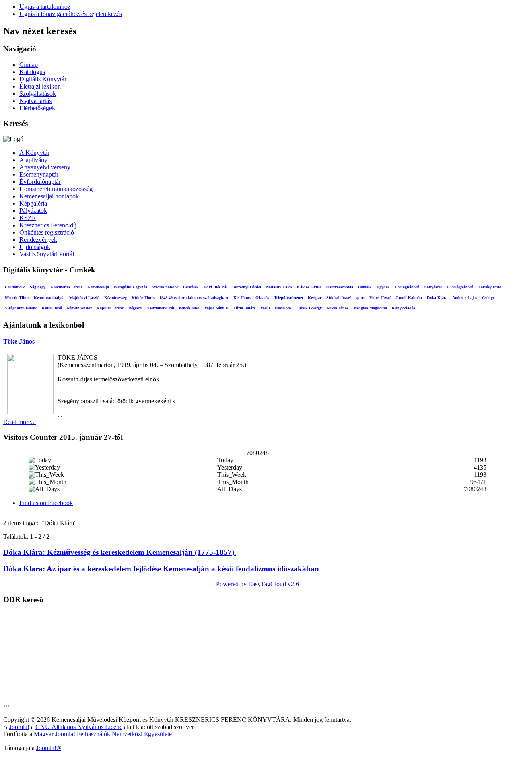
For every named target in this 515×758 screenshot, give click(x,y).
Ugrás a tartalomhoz (44, 6)
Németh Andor (79, 308)
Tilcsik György (309, 308)
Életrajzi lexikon (40, 86)
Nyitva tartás (35, 100)
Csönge (488, 297)
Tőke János (19, 341)
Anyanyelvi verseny (44, 167)
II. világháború (460, 287)
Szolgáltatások (37, 93)
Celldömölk (15, 287)
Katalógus (32, 71)
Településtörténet (288, 297)
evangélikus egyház (130, 287)
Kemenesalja (98, 287)
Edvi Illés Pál (215, 287)
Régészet (135, 308)
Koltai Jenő (52, 308)
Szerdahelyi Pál (160, 308)
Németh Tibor (17, 297)
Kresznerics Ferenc (66, 287)
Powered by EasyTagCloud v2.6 (257, 584)
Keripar (314, 297)
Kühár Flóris (143, 297)
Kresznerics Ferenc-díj (47, 225)
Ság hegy (37, 287)
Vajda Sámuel (216, 308)
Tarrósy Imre (489, 287)
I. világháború (407, 287)
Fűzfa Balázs (244, 308)
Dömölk (365, 287)
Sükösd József (338, 297)
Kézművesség (115, 297)
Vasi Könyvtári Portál (46, 254)
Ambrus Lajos (464, 297)
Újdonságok (34, 246)
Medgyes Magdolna (370, 308)
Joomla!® (48, 747)
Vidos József (380, 297)
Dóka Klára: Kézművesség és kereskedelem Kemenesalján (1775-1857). (119, 552)
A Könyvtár (34, 152)
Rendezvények (38, 239)
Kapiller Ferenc (110, 308)
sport (360, 297)
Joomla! (19, 726)
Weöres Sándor (165, 287)
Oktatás (262, 297)
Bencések (191, 287)
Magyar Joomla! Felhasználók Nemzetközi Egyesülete (103, 734)
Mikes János (337, 308)
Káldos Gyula (309, 287)
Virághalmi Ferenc (21, 308)
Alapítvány (33, 160)
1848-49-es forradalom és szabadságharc (194, 297)
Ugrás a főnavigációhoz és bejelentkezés (70, 13)
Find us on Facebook (46, 502)
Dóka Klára (437, 297)
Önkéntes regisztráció (46, 232)
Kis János (242, 297)
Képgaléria (33, 203)
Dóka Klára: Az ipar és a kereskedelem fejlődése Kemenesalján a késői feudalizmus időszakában (161, 568)
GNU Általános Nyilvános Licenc (78, 726)
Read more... (19, 421)
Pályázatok (33, 210)
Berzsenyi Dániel (246, 287)
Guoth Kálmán (409, 297)
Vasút (265, 308)
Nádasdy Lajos (279, 287)
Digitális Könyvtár (42, 79)
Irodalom (283, 308)
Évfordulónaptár (40, 181)
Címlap (28, 64)
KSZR (27, 217)
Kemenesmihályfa (49, 297)
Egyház (383, 287)
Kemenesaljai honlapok (49, 196)
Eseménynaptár (38, 174)
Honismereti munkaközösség (56, 188)
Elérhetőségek (37, 108)
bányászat (433, 287)
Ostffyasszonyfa (339, 287)
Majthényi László (84, 297)
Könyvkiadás (403, 308)
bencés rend (189, 308)
